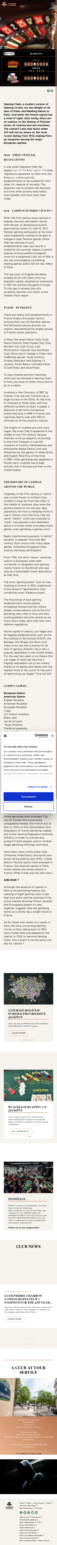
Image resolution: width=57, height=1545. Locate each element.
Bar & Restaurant (26, 1508)
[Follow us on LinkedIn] (36, 1512)
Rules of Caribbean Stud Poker (31, 1535)
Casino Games (38, 1503)
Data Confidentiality (27, 1522)
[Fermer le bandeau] (52, 736)
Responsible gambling (28, 1520)
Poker (29, 1503)
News (49, 1503)
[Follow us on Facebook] (21, 1512)
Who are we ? (25, 1517)
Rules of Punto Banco (27, 1525)
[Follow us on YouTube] (32, 1512)
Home (22, 1503)
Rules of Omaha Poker (28, 1540)
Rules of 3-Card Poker (28, 1533)
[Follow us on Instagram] (28, 1512)
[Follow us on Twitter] (24, 1512)
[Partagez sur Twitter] (51, 91)
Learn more (19, 1033)
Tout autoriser (28, 796)
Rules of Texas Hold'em (28, 1538)
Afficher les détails (38, 787)
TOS (38, 1522)
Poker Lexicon (44, 1540)
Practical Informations (28, 1506)
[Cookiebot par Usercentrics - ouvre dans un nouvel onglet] (36, 736)
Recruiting (37, 1517)
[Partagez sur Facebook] (48, 91)
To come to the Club (28, 1454)
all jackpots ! (21, 1131)
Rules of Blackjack (26, 1527)
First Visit (38, 1508)
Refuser (28, 806)
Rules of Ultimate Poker (28, 1530)
